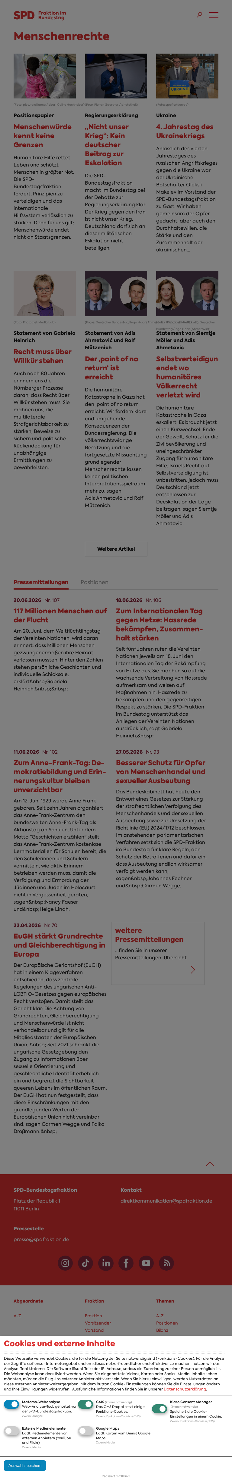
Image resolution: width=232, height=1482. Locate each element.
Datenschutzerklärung (185, 1389)
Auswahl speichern (24, 1465)
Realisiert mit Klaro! (116, 1476)
